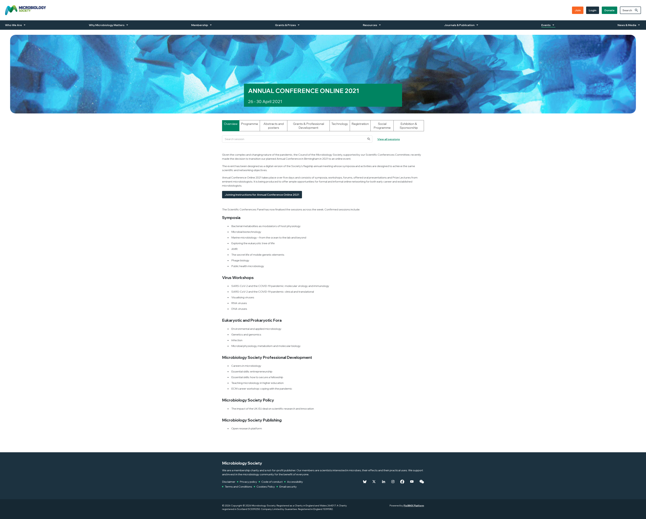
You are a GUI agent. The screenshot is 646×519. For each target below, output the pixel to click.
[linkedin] (384, 482)
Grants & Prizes (285, 25)
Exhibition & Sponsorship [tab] (409, 126)
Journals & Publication (459, 25)
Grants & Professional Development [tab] (308, 126)
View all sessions (388, 139)
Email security (288, 486)
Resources (370, 25)
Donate (609, 10)
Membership (199, 25)
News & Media (627, 25)
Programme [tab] (249, 124)
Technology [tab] (339, 124)
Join (578, 10)
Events (546, 25)
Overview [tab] (231, 124)
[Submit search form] (636, 10)
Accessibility (295, 481)
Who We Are (13, 25)
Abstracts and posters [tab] (273, 126)
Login (592, 10)
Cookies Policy (266, 486)
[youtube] (412, 482)
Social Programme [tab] (382, 126)
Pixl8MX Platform (414, 505)
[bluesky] (364, 481)
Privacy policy (248, 481)
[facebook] (402, 482)
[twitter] (374, 482)
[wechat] (421, 482)
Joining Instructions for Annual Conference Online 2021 (262, 194)
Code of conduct (272, 481)
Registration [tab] (360, 124)
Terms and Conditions (238, 486)
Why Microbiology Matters (106, 25)
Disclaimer (228, 481)
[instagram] (393, 482)
